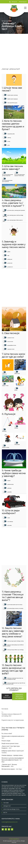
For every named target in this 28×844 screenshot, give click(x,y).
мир (8, 255)
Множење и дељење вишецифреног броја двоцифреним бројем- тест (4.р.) (13, 760)
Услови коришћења (14, 839)
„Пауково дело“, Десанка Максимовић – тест (9, 765)
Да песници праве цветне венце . (15, 604)
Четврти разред (7, 21)
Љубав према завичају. (12, 95)
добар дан (9, 259)
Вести (5, 812)
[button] (8, 174)
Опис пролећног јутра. (12, 102)
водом (8, 480)
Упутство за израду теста (11, 809)
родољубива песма (11, 345)
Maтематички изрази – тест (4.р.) (12, 769)
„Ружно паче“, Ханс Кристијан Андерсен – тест (11, 747)
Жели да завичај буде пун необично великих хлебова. (13, 645)
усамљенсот (10, 266)
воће (8, 145)
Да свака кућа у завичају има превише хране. (14, 211)
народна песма (10, 349)
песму (8, 141)
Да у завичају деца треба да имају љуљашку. (13, 216)
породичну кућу (11, 133)
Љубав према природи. (12, 98)
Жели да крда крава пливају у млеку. (15, 641)
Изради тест (7, 806)
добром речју (10, 484)
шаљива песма (10, 337)
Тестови (6, 802)
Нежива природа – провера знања (12, 755)
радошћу (9, 491)
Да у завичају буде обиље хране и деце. (13, 221)
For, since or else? (7, 733)
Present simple (6, 741)
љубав (8, 251)
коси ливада (10, 521)
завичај (9, 137)
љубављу (9, 488)
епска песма (10, 341)
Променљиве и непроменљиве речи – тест (13, 737)
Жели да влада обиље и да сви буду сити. (13, 650)
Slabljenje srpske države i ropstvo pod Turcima (13, 751)
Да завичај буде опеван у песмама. (15, 608)
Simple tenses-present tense (10, 743)
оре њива (9, 525)
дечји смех (9, 263)
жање (8, 517)
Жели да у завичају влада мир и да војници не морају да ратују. (13, 679)
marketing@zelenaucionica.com (10, 822)
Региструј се (22, 1)
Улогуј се (14, 1)
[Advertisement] (14, 48)
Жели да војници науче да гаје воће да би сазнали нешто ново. (14, 683)
